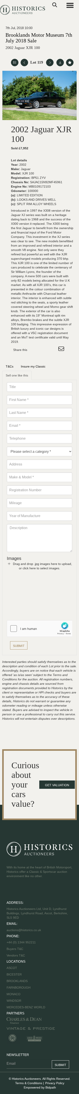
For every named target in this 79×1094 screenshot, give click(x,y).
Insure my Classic (33, 366)
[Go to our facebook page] (11, 890)
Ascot (12, 968)
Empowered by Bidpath (40, 1087)
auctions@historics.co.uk (24, 930)
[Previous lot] (24, 62)
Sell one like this (17, 375)
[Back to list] (14, 62)
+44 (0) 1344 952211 (21, 942)
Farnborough (19, 987)
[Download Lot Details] (60, 62)
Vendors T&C (16, 955)
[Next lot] (50, 62)
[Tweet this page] (44, 350)
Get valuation (57, 785)
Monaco (13, 994)
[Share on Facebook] (34, 350)
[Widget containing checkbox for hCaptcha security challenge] (40, 628)
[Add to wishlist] (70, 62)
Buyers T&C (15, 949)
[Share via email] (62, 350)
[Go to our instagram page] (52, 350)
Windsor (14, 1000)
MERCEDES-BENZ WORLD (26, 1007)
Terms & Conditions (28, 1083)
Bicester (14, 974)
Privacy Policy (54, 1083)
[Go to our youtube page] (29, 890)
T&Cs (9, 366)
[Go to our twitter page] (20, 890)
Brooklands (17, 981)
